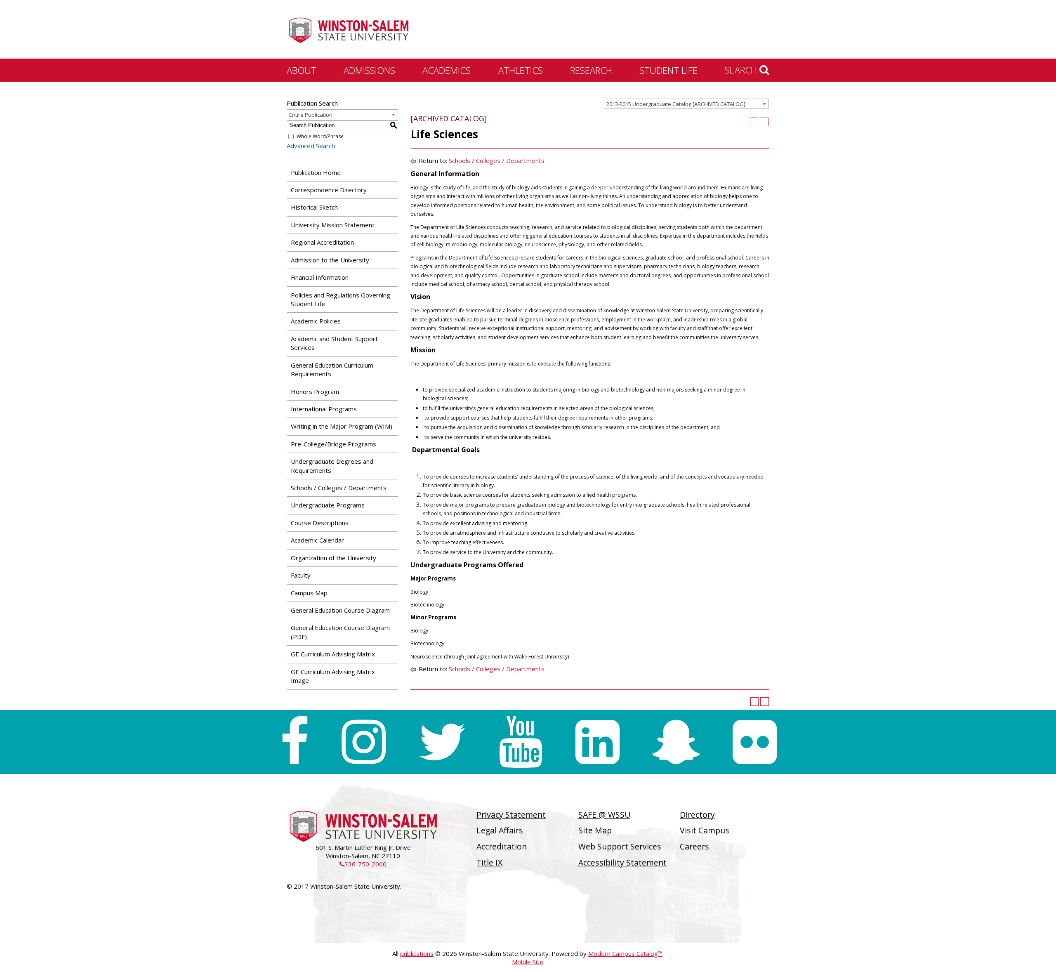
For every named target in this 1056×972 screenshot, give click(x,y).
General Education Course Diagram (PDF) (340, 631)
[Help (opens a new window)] (764, 122)
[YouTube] (521, 742)
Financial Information (320, 277)
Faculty (301, 575)
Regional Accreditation (322, 242)
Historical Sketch (314, 207)
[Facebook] (294, 742)
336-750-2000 (363, 864)
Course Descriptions (320, 523)
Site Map (595, 830)
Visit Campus (704, 830)
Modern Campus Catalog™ (625, 953)
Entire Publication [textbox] (310, 114)
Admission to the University (330, 260)
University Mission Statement (333, 225)
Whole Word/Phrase (320, 136)
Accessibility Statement (622, 862)
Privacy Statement (511, 814)
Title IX (489, 862)
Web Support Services (619, 846)
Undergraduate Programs (328, 505)
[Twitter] (442, 742)
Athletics (520, 70)
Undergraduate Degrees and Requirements (332, 465)
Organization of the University (333, 558)
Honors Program (315, 391)
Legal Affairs (499, 830)
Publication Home (316, 172)
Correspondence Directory (329, 190)
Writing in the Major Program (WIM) (341, 426)
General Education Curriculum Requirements (332, 369)
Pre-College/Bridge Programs (333, 444)
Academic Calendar (317, 540)
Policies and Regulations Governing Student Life (340, 299)
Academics (446, 70)
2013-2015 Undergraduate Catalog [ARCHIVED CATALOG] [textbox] (675, 104)
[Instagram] (364, 742)
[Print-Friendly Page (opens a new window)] (754, 122)
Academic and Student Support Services (334, 343)
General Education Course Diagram (340, 610)
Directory (697, 814)
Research (591, 70)
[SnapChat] (676, 742)
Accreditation (501, 846)
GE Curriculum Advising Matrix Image (333, 676)
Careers (694, 846)
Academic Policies (316, 321)
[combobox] (686, 104)
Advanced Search (311, 146)
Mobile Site (527, 962)
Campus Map (309, 593)
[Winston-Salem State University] (348, 30)
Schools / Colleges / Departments (339, 488)
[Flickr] (755, 742)
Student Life (668, 70)
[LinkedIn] (597, 742)
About (301, 70)
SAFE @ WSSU (604, 814)
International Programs (324, 409)
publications (417, 953)
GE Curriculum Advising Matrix (333, 654)
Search (742, 70)
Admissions (369, 70)
